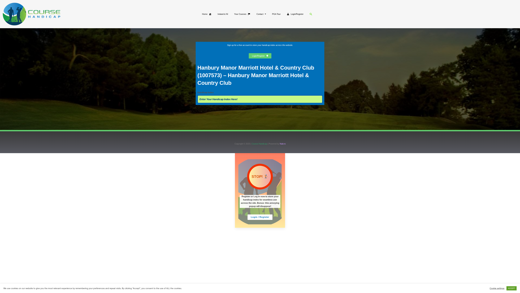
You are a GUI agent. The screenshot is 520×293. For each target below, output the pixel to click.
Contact (259, 14)
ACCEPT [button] (511, 288)
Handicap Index (205, 92)
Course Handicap (259, 144)
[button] (311, 14)
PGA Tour (276, 14)
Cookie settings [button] (497, 288)
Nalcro (283, 144)
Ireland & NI (223, 14)
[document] (260, 190)
